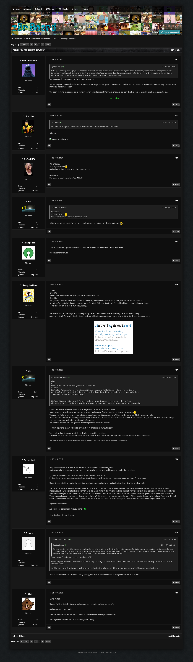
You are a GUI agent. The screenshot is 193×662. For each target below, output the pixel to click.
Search (39, 9)
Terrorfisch (29, 460)
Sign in (155, 32)
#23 (176, 158)
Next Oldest (19, 636)
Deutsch (27, 39)
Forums (28, 9)
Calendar (64, 9)
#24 (176, 201)
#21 (176, 60)
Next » (48, 45)
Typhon (29, 533)
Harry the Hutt (29, 285)
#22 (176, 115)
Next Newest (173, 636)
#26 (176, 284)
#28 (176, 459)
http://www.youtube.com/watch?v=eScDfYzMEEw (103, 248)
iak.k (29, 594)
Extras (86, 9)
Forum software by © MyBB (87, 652)
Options (175, 50)
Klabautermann (29, 60)
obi (29, 201)
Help (76, 9)
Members (51, 9)
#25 (176, 242)
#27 (176, 370)
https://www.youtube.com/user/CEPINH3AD (66, 178)
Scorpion (30, 116)
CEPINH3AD (29, 159)
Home (17, 9)
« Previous (24, 45)
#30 (176, 593)
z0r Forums (18, 39)
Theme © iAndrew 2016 (107, 652)
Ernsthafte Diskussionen (41, 39)
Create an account (171, 32)
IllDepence (29, 243)
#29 (176, 532)
